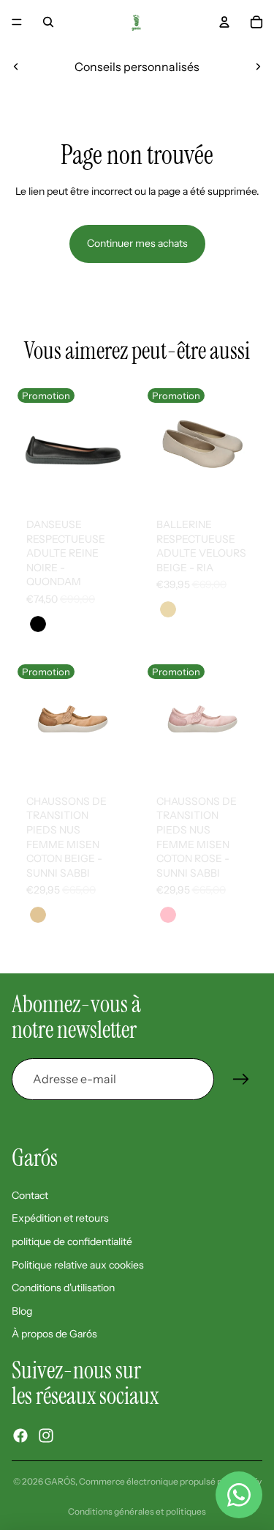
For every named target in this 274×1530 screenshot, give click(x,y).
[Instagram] (46, 1435)
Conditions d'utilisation (63, 1287)
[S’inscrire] (241, 1079)
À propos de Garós (54, 1333)
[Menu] (17, 22)
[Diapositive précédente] (16, 67)
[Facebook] (20, 1435)
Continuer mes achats (137, 243)
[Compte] (224, 22)
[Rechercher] (48, 22)
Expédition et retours (60, 1218)
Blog (22, 1311)
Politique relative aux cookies (78, 1264)
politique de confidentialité (72, 1241)
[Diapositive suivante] (258, 67)
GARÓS (60, 1481)
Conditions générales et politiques (137, 1511)
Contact (30, 1195)
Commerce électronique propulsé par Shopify (170, 1481)
